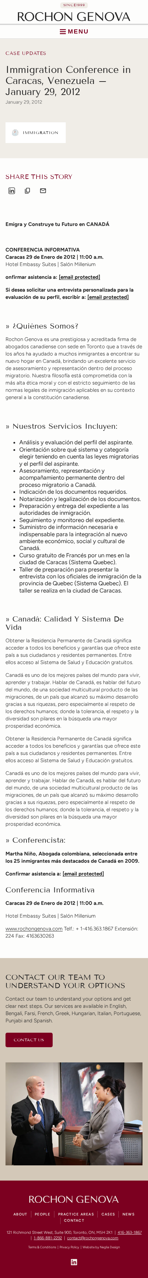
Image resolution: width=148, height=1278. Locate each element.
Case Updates (26, 53)
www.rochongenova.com (34, 929)
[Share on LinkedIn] (12, 190)
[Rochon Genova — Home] (74, 16)
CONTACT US (29, 1039)
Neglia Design (110, 1247)
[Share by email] (43, 190)
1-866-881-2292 (48, 1238)
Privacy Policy (69, 1247)
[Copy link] (27, 190)
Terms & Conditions (42, 1247)
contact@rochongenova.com (92, 1238)
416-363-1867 (130, 1232)
